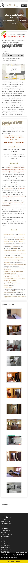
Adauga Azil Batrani (23, 1)
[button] (24, 5)
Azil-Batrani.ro (4, 532)
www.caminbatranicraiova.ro (11, 63)
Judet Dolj (12, 20)
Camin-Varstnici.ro (5, 530)
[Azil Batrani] (9, 5)
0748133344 (19, 55)
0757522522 (9, 55)
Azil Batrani (6, 20)
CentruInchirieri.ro (5, 536)
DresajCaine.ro (4, 541)
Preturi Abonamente (6, 523)
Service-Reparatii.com (6, 551)
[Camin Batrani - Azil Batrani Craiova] (14, 35)
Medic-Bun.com (4, 543)
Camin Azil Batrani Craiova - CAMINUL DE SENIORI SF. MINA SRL (13, 123)
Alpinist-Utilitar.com (5, 545)
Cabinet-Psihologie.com (6, 534)
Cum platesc (4, 519)
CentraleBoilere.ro (5, 538)
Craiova (19, 20)
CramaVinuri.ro (4, 540)
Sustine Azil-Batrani (5, 525)
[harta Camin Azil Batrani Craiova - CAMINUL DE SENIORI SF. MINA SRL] (13, 72)
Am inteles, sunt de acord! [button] (14, 561)
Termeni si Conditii (5, 521)
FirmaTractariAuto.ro (6, 549)
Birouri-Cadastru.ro (5, 547)
